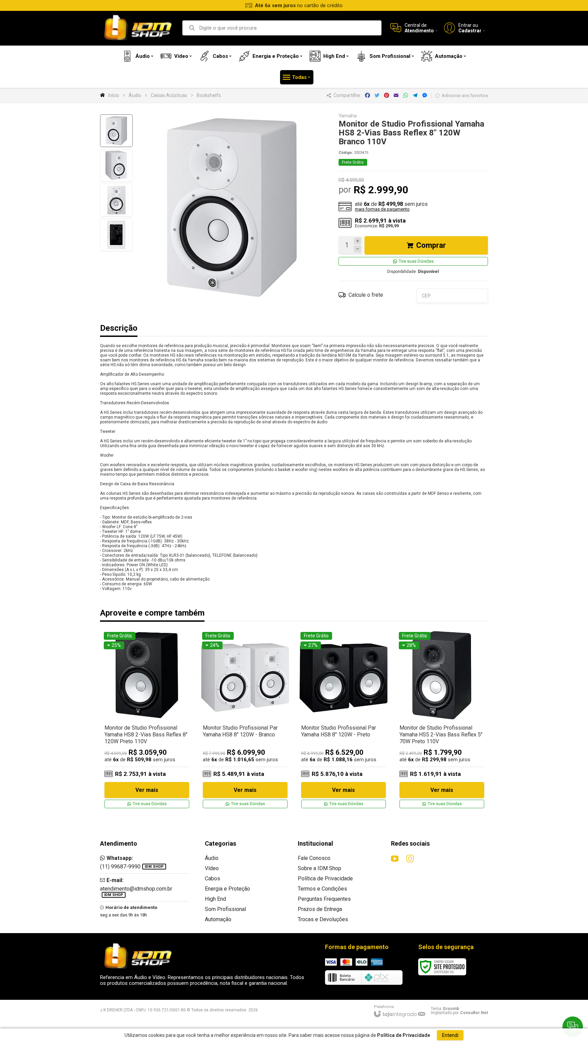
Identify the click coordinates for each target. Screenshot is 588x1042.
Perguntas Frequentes (324, 899)
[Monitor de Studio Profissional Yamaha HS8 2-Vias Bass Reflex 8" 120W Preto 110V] (146, 720)
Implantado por (459, 1013)
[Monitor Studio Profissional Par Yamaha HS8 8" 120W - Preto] (343, 720)
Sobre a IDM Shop (319, 868)
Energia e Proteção (227, 888)
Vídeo (212, 868)
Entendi (450, 1035)
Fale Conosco (314, 858)
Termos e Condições (322, 888)
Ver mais (146, 790)
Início (113, 95)
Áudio (135, 95)
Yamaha (348, 115)
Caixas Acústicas (169, 95)
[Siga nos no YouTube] (394, 858)
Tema (445, 1009)
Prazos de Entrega (320, 909)
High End (215, 899)
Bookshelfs (209, 95)
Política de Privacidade (325, 878)
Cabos (212, 878)
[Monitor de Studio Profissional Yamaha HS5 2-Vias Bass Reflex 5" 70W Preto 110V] (441, 720)
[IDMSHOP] (137, 28)
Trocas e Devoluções (323, 919)
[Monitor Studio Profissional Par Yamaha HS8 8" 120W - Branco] (245, 720)
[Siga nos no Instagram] (410, 858)
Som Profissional (225, 909)
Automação (218, 919)
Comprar (431, 245)
